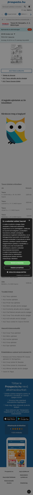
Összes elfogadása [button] (17, 263)
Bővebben (14, 258)
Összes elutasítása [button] (17, 268)
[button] (16, 272)
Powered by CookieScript (23, 275)
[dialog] (16, 247)
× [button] (29, 220)
